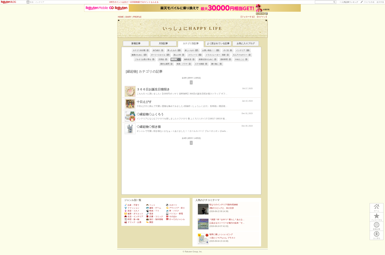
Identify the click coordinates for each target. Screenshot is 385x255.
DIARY (128, 17)
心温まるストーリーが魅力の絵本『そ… (227, 223)
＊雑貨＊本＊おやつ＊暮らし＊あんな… (227, 219)
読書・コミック (156, 216)
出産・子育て (133, 205)
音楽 (151, 213)
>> (349, 2)
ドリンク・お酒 (134, 222)
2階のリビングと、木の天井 (221, 208)
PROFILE (137, 17)
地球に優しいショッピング (221, 234)
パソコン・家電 (176, 213)
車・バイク (174, 211)
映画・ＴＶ (154, 211)
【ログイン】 (262, 17)
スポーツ (173, 205)
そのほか (173, 216)
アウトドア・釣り (177, 208)
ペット (152, 205)
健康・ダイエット (135, 213)
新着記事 (376, 229)
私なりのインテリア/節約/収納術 (223, 204)
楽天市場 (380, 2)
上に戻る (376, 238)
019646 (260, 13)
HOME (121, 17)
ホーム (376, 211)
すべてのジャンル (177, 219)
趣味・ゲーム (155, 208)
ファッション (133, 208)
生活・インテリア (37, 2)
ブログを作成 (368, 2)
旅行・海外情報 (156, 219)
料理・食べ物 (133, 219)
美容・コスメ (133, 211)
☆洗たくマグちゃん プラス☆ (222, 238)
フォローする (376, 220)
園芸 (151, 222)
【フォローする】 (247, 17)
